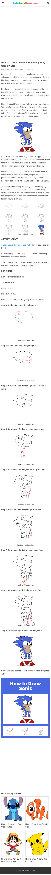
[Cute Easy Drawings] (25, 3)
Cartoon (20, 69)
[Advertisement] (25, 31)
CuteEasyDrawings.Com (26, 870)
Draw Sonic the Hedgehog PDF (16, 244)
